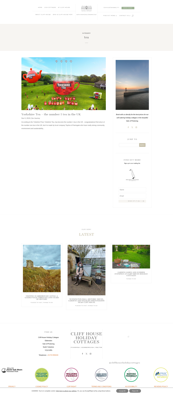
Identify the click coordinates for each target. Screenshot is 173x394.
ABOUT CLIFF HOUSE (43, 14)
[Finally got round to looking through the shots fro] (114, 352)
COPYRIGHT (71, 386)
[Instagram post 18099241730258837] (114, 341)
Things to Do (48, 302)
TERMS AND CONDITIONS (101, 386)
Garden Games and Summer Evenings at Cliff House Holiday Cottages (131, 274)
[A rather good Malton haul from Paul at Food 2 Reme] (125, 352)
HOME (40, 7)
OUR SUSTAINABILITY (111, 7)
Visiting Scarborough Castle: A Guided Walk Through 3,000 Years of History (42, 297)
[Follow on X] (132, 127)
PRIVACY (12, 386)
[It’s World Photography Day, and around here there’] (125, 341)
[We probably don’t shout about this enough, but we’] (125, 330)
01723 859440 (53, 355)
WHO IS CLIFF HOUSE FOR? (63, 14)
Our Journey (35, 118)
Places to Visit (36, 302)
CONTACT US (124, 15)
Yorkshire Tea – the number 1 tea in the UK (51, 114)
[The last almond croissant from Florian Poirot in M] (136, 352)
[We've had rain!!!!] (136, 341)
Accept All (122, 391)
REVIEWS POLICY (161, 386)
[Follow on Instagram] (136, 127)
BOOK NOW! (128, 8)
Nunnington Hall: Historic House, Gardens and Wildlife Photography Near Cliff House (86, 300)
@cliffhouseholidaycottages (124, 363)
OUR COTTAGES (50, 7)
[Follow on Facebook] (128, 127)
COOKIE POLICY (42, 386)
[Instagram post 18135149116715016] (136, 330)
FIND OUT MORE (109, 15)
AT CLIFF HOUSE (64, 7)
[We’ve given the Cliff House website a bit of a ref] (114, 330)
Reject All (135, 391)
